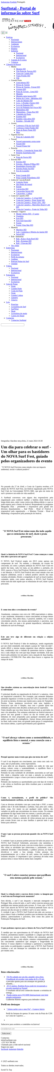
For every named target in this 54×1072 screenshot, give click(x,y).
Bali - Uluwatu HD (23, 243)
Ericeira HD (21, 162)
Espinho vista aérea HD (25, 119)
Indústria (14, 51)
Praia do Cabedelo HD (25, 137)
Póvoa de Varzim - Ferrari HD (28, 87)
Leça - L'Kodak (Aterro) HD (27, 103)
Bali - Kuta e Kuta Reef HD (27, 239)
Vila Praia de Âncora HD (26, 71)
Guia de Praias (12, 284)
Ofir (17, 78)
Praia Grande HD (23, 175)
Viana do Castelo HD (24, 73)
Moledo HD (21, 69)
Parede (18, 187)
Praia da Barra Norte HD (26, 130)
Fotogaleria (10, 275)
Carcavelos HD (22, 189)
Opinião (14, 264)
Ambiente (15, 44)
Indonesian (5, 2)
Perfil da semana (17, 257)
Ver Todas (15, 245)
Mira (18, 132)
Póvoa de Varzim (23, 85)
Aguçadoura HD (22, 82)
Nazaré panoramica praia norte (28, 141)
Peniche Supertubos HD (25, 153)
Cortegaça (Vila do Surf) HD (27, 126)
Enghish (13, 2)
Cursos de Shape (17, 316)
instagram (12, 1049)
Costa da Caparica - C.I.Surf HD (29, 198)
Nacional (19, 53)
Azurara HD (21, 89)
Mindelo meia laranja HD (26, 96)
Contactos (10, 318)
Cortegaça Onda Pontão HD (27, 128)
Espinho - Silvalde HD (25, 121)
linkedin (20, 1049)
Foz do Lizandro (22, 171)
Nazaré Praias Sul (23, 146)
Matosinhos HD (22, 110)
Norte (13, 286)
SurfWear (15, 309)
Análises (14, 259)
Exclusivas (15, 255)
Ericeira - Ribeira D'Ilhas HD (27, 164)
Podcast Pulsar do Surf (20, 261)
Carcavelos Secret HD (25, 191)
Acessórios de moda (19, 313)
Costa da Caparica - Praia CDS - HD (30, 202)
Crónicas (14, 62)
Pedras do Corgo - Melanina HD (29, 98)
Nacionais (15, 39)
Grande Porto (16, 288)
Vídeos (9, 266)
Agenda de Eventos (19, 60)
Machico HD (21, 230)
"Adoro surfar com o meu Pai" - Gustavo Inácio (26, 1009)
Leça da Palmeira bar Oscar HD (28, 107)
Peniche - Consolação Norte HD (29, 150)
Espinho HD (21, 116)
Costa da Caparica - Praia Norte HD (30, 200)
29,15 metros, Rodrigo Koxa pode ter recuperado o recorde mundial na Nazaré (26, 987)
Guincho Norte (22, 182)
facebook (4, 1049)
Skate (13, 311)
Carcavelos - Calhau (24, 193)
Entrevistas (10, 248)
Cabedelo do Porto (23, 114)
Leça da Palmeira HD (24, 105)
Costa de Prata (16, 291)
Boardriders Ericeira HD (26, 166)
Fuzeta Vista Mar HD (24, 225)
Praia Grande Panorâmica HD (28, 178)
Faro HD (19, 218)
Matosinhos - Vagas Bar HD (27, 112)
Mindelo (19, 94)
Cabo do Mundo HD (24, 101)
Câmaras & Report (13, 64)
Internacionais (16, 42)
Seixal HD (20, 234)
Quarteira (19, 216)
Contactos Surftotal (18, 320)
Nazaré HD (20, 144)
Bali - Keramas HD (24, 241)
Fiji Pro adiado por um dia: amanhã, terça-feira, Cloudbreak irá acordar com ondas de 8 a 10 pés (25, 978)
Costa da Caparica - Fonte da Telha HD (31, 209)
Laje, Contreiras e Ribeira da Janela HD (32, 232)
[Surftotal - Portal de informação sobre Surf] (7, 33)
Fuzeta (18, 223)
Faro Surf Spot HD (23, 221)
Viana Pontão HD (23, 76)
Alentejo (14, 298)
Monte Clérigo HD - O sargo (27, 214)
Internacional (21, 55)
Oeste (13, 293)
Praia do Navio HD (24, 157)
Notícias (9, 37)
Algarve (14, 300)
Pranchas (14, 304)
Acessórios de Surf (18, 307)
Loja (8, 302)
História (14, 49)
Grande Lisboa (17, 295)
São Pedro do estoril (24, 184)
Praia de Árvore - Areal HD (27, 92)
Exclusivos (15, 46)
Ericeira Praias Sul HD (25, 169)
